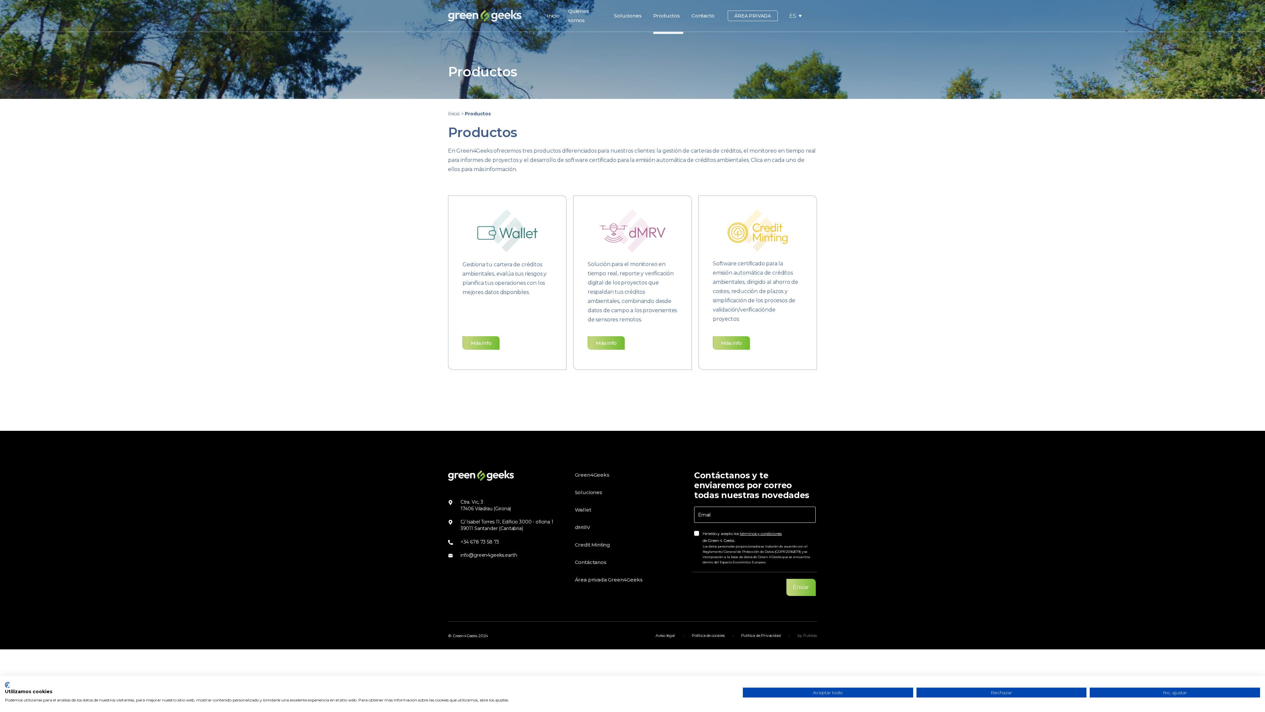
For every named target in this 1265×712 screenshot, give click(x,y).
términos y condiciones (761, 533)
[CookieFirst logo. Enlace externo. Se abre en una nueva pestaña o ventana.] (7, 685)
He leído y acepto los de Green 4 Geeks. (756, 547)
